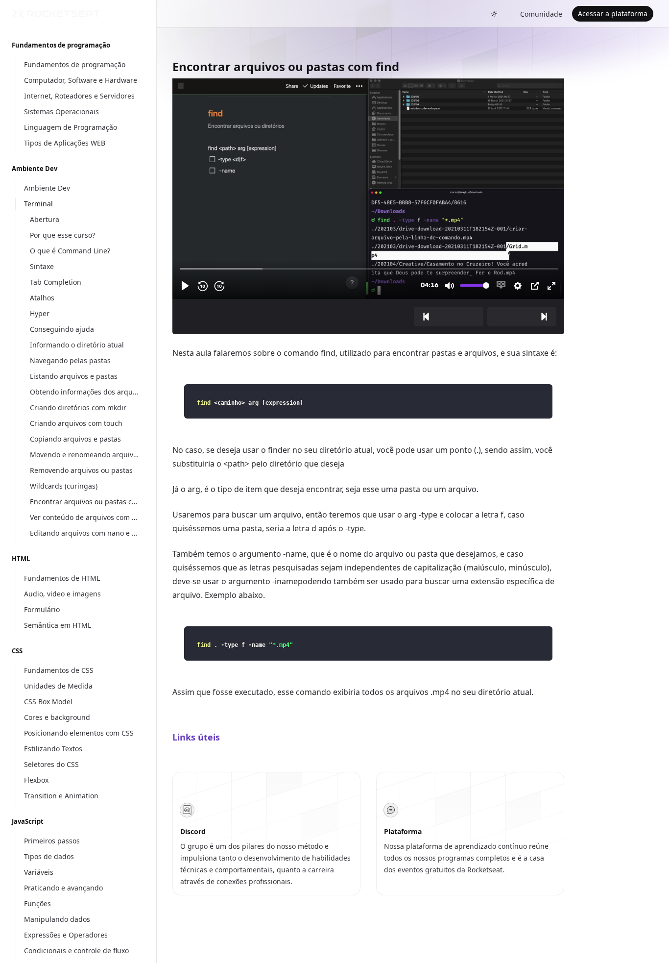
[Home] (56, 14)
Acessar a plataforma (612, 13)
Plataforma (403, 831)
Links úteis (196, 737)
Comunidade (541, 14)
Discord (193, 831)
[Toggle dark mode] (494, 14)
